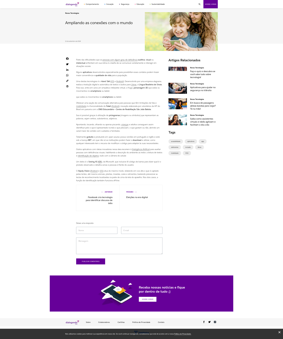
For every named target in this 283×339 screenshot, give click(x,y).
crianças (124, 124)
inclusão (188, 147)
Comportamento (92, 4)
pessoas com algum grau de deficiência (120, 59)
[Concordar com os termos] (279, 332)
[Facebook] (204, 322)
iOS (112, 81)
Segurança (125, 4)
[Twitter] (209, 322)
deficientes (174, 147)
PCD (186, 153)
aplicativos (190, 141)
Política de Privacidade (141, 322)
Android (119, 81)
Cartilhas (121, 322)
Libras (133, 84)
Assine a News (147, 299)
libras (199, 147)
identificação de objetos (88, 155)
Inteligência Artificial (141, 149)
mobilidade (81, 106)
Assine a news (210, 4)
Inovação (110, 4)
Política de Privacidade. (182, 334)
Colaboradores (104, 322)
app (202, 141)
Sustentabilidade (158, 4)
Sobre (88, 322)
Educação (140, 4)
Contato (161, 322)
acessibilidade (175, 141)
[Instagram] (215, 322)
